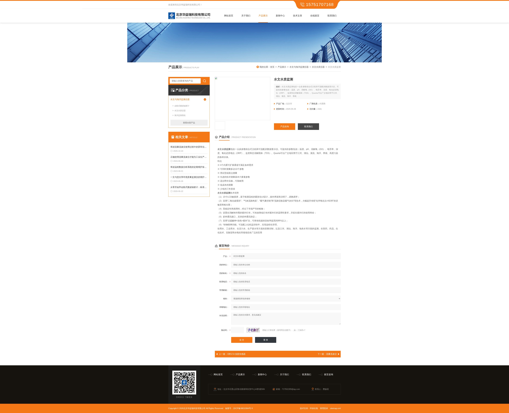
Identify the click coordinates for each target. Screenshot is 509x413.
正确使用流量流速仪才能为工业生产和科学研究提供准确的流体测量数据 (189, 157)
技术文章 (297, 15)
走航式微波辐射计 (181, 106)
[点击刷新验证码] (253, 330)
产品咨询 (284, 126)
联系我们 (332, 15)
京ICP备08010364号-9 (243, 408)
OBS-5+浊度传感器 (236, 354)
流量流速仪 (331, 354)
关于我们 (245, 15)
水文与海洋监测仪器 (299, 67)
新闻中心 (280, 15)
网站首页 (228, 15)
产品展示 (263, 15)
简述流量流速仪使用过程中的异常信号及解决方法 (189, 147)
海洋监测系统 (180, 115)
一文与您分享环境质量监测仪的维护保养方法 (189, 177)
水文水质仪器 (318, 67)
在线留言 (314, 15)
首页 (272, 67)
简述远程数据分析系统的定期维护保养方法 (189, 167)
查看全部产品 (189, 123)
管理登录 (324, 408)
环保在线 (314, 408)
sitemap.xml (335, 408)
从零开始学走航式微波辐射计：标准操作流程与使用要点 (189, 187)
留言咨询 (328, 374)
